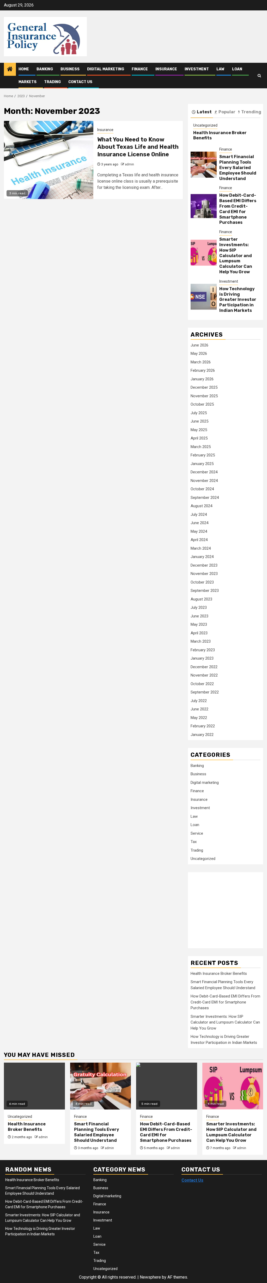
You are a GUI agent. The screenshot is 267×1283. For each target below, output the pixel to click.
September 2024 (205, 497)
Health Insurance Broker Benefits (219, 973)
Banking (45, 69)
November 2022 (204, 675)
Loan (237, 69)
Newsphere (150, 1277)
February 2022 (203, 726)
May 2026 (199, 353)
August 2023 (201, 599)
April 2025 (199, 438)
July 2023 (199, 607)
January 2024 (202, 556)
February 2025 (203, 455)
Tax (194, 841)
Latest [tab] (204, 111)
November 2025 (204, 396)
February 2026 (203, 370)
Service (197, 833)
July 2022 (199, 700)
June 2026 (199, 345)
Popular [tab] (227, 111)
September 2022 (205, 692)
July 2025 (199, 413)
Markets (28, 82)
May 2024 (199, 531)
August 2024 (201, 506)
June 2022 (199, 709)
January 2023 (202, 658)
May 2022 (199, 717)
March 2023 (201, 641)
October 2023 (202, 582)
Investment (197, 69)
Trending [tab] (251, 111)
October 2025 (202, 404)
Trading (52, 82)
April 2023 (199, 633)
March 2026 (201, 362)
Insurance (166, 69)
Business (70, 69)
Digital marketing (105, 69)
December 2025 (204, 387)
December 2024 (204, 472)
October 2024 (202, 489)
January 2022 (202, 734)
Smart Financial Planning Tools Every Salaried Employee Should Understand (237, 167)
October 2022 (202, 683)
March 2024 (201, 548)
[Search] (259, 76)
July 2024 (199, 514)
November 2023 (204, 573)
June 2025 (199, 421)
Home (24, 69)
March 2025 (201, 446)
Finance (140, 69)
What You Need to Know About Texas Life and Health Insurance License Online (138, 147)
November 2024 (204, 480)
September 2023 (205, 590)
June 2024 (199, 522)
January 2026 (202, 379)
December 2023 (204, 565)
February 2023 (203, 650)
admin (129, 164)
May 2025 (199, 429)
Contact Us (80, 82)
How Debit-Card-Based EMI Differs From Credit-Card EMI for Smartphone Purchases (237, 209)
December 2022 (204, 667)
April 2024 (199, 539)
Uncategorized (205, 125)
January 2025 (202, 463)
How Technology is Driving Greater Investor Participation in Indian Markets (237, 299)
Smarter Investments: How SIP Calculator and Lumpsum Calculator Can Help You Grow (235, 255)
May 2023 (199, 624)
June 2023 (199, 616)
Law (220, 69)
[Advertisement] (229, 907)
